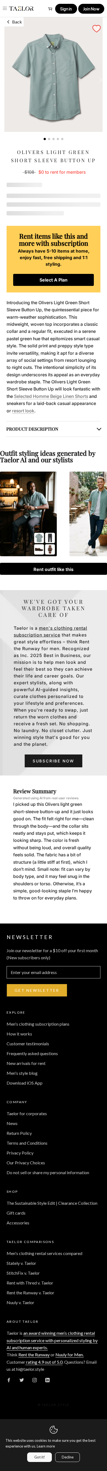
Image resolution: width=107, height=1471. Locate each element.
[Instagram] (34, 1379)
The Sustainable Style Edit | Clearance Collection (52, 1203)
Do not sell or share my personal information (48, 1172)
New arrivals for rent (26, 1063)
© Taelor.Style (54, 1405)
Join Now (91, 8)
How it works (19, 1033)
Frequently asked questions (32, 1053)
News (12, 1123)
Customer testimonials (28, 1043)
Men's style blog (22, 1073)
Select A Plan (53, 280)
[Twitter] (21, 1379)
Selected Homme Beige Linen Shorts (51, 396)
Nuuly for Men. (69, 1354)
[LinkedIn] (47, 1379)
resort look (23, 410)
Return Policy (19, 1133)
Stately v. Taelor (21, 1263)
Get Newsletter (37, 990)
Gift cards (16, 1212)
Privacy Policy (20, 1152)
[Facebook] (9, 1379)
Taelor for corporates (27, 1113)
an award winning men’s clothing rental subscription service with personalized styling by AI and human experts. (52, 1340)
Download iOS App (25, 1082)
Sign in (66, 8)
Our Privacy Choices (26, 1162)
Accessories (18, 1222)
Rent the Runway (34, 1354)
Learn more (46, 1446)
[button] (96, 28)
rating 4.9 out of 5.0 (44, 1362)
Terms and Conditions (27, 1143)
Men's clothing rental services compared (44, 1253)
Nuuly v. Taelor (20, 1302)
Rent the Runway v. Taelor (30, 1292)
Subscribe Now (53, 761)
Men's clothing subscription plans (38, 1023)
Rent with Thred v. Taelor (30, 1282)
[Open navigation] (5, 8)
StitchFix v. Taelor (23, 1272)
